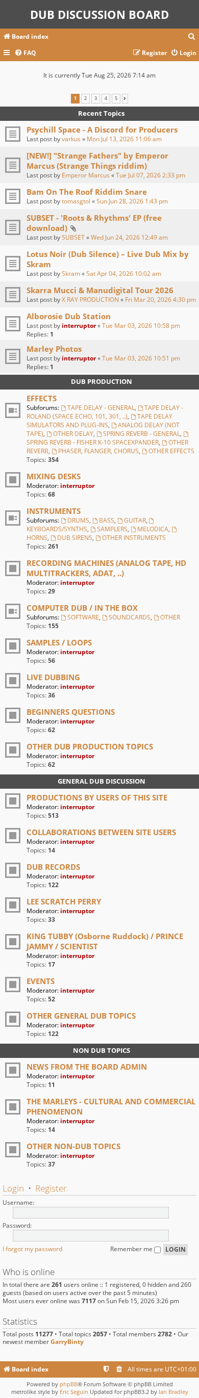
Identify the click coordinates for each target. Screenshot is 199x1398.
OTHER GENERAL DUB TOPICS (81, 1016)
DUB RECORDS (53, 867)
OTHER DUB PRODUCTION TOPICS (90, 746)
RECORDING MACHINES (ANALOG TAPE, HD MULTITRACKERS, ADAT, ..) (106, 568)
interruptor (79, 325)
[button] (125, 98)
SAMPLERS (112, 529)
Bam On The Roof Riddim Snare (87, 192)
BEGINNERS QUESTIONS (71, 712)
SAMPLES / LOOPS (59, 642)
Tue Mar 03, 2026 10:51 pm (141, 358)
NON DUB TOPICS (101, 1050)
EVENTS (41, 981)
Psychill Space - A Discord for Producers (102, 129)
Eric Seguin (74, 1391)
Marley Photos (54, 349)
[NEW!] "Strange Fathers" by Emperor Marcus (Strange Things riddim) (97, 160)
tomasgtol (76, 201)
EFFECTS (42, 398)
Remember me (132, 1249)
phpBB (69, 1384)
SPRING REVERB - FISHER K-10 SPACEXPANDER (93, 442)
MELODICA (152, 529)
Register (51, 1188)
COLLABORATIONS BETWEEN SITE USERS (101, 832)
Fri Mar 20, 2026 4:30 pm (160, 299)
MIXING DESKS (54, 476)
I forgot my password (32, 1249)
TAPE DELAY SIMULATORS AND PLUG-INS (99, 420)
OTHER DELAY (73, 433)
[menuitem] (191, 37)
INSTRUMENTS (54, 511)
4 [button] (106, 98)
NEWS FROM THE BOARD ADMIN (87, 1067)
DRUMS (78, 520)
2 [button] (85, 98)
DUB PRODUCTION (101, 381)
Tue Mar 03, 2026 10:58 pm (141, 325)
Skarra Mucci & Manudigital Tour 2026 (100, 290)
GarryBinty (67, 1342)
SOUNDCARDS (130, 617)
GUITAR (135, 520)
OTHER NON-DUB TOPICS (73, 1146)
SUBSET (73, 237)
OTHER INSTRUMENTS (134, 537)
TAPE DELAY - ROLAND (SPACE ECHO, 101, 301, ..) (105, 412)
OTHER (170, 617)
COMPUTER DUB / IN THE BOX (82, 608)
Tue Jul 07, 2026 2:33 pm (150, 175)
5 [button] (116, 98)
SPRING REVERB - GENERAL (141, 433)
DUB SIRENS (74, 537)
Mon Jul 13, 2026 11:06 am (124, 139)
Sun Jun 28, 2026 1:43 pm (132, 201)
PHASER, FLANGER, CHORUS (98, 451)
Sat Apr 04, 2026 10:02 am (123, 273)
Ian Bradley (173, 1391)
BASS (106, 520)
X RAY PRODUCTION (90, 299)
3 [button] (95, 98)
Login (13, 1188)
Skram (71, 273)
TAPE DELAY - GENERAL (101, 407)
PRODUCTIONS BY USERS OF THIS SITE (97, 797)
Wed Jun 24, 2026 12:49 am (129, 237)
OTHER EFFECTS (171, 451)
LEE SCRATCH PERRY (64, 901)
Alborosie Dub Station (69, 316)
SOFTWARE (83, 617)
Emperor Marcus (86, 175)
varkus (71, 139)
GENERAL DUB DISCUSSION (101, 781)
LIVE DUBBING (53, 677)
